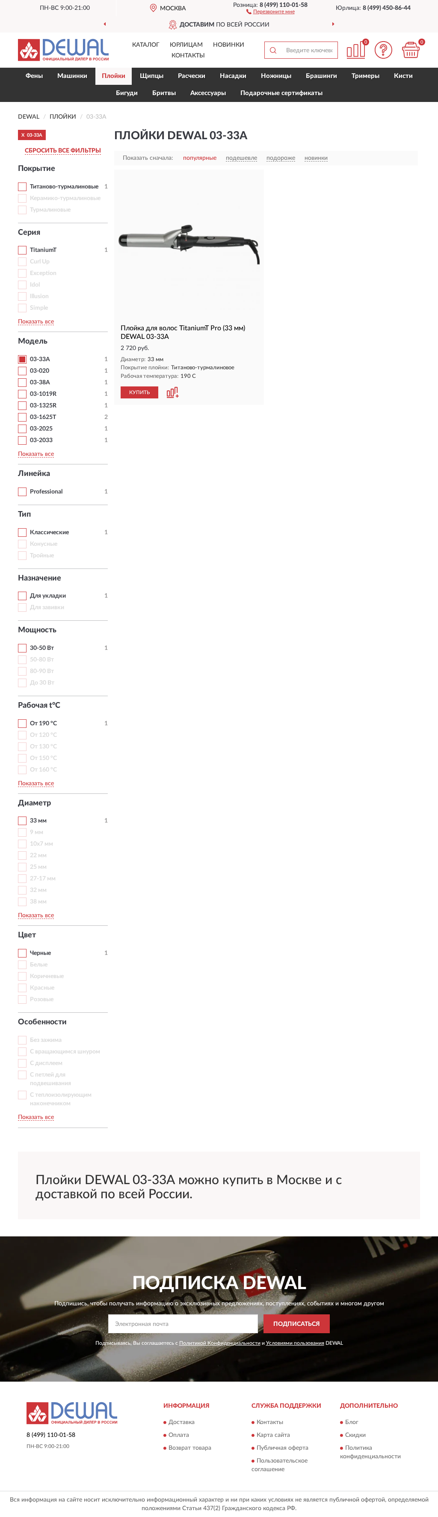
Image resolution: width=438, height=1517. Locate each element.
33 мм (38, 821)
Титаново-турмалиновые (64, 187)
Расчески (191, 76)
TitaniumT (43, 250)
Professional (46, 492)
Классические (49, 533)
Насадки (233, 76)
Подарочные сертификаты (281, 93)
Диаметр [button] (34, 803)
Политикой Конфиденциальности (219, 1343)
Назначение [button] (39, 578)
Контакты (188, 56)
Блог (351, 1422)
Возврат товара (190, 1448)
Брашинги (321, 76)
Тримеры (365, 76)
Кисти (403, 76)
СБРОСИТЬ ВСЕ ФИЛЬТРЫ (63, 151)
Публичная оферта (282, 1448)
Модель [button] (32, 341)
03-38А (40, 383)
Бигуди (127, 93)
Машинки (72, 76)
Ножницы (276, 76)
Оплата (179, 1435)
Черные (40, 953)
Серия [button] (29, 232)
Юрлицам (186, 45)
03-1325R (43, 406)
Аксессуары (208, 93)
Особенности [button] (42, 1022)
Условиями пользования (295, 1343)
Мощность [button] (37, 630)
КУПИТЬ (139, 392)
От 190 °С (43, 724)
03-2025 (41, 429)
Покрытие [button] (36, 169)
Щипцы (151, 76)
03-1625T (43, 417)
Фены (34, 76)
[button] (270, 11)
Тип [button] (24, 514)
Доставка (182, 1422)
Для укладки (48, 596)
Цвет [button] (27, 935)
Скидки (355, 1435)
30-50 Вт (42, 648)
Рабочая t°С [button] (39, 705)
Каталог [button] (146, 45)
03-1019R (43, 394)
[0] (410, 50)
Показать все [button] (36, 322)
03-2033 (41, 440)
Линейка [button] (34, 474)
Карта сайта (273, 1435)
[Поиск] (272, 50)
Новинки (228, 45)
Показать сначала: (148, 158)
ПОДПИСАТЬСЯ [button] (296, 1324)
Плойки (113, 76)
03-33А (40, 359)
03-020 (39, 371)
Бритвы (164, 93)
